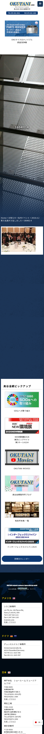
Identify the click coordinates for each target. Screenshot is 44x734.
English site (9, 620)
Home (4, 217)
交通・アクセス (10, 622)
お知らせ (12, 217)
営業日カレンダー (22, 558)
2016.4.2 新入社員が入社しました (21, 219)
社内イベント (24, 217)
